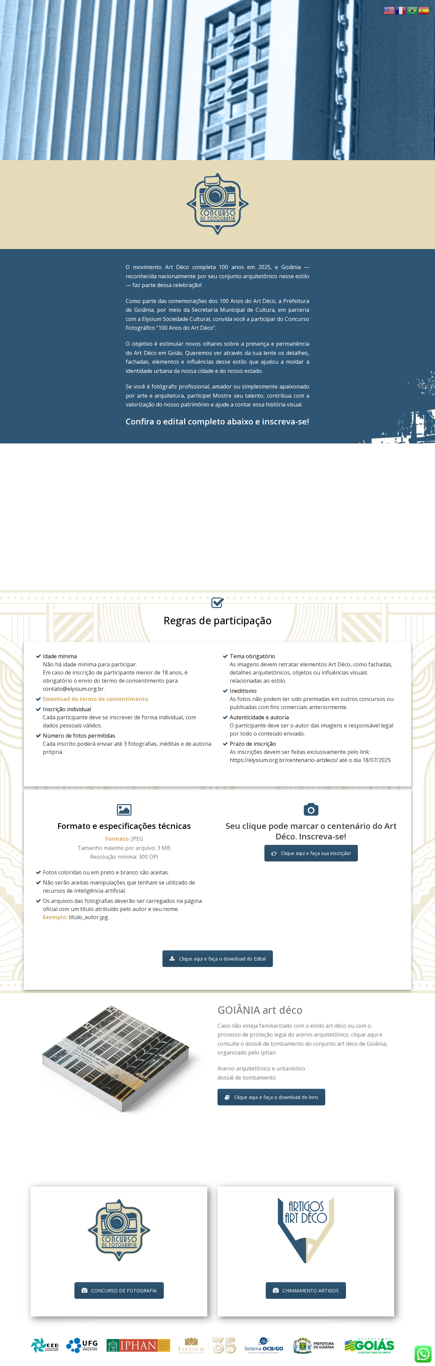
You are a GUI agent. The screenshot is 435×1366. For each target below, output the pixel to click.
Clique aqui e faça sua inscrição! (316, 853)
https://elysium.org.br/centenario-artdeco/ (284, 760)
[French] (401, 10)
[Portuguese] (412, 10)
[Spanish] (424, 10)
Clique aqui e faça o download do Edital (222, 958)
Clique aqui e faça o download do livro (276, 1097)
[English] (389, 10)
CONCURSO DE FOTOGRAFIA (124, 1290)
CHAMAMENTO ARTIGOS (310, 1290)
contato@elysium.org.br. (74, 689)
